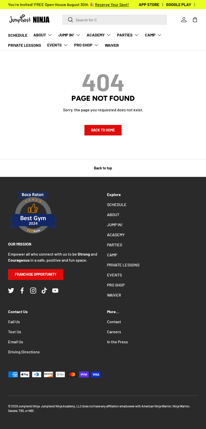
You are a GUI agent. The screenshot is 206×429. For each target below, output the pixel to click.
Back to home (103, 130)
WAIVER (112, 45)
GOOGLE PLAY (178, 4)
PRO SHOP (116, 284)
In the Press (117, 341)
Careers (114, 331)
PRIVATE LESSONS (24, 45)
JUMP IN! (115, 224)
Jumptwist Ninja (29, 406)
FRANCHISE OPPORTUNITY (36, 274)
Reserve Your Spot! (112, 4)
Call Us (14, 321)
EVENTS (114, 274)
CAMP (112, 254)
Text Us (14, 331)
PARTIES (114, 244)
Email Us (15, 341)
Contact (114, 321)
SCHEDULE (17, 35)
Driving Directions (24, 351)
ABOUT (113, 214)
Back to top (103, 168)
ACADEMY (116, 234)
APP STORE (149, 4)
